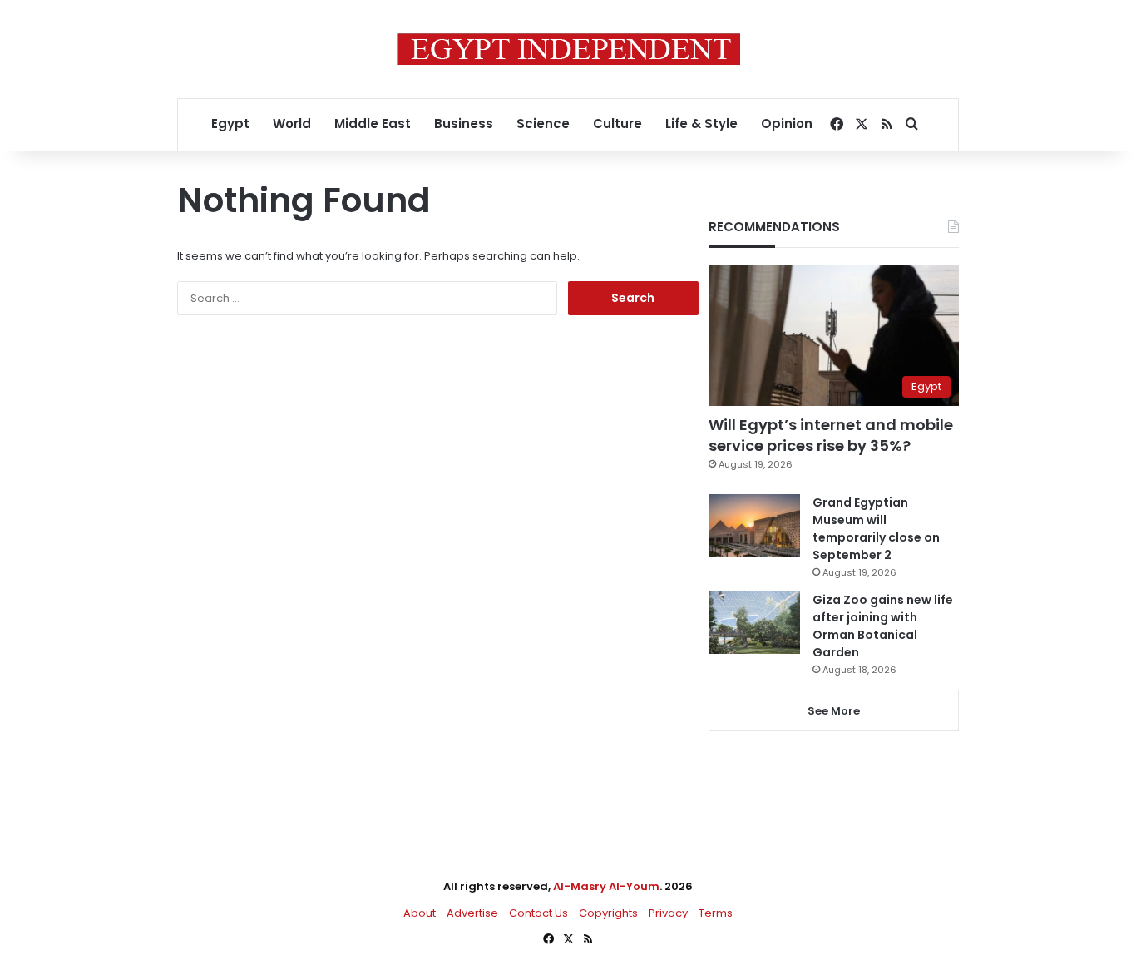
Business (463, 123)
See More (834, 711)
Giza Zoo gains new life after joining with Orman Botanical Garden (882, 626)
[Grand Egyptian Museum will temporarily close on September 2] (754, 525)
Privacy (668, 913)
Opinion (786, 123)
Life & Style (701, 123)
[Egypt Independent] (568, 49)
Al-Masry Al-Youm (606, 886)
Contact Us (538, 913)
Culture (617, 123)
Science (543, 123)
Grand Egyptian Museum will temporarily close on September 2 (876, 528)
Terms (716, 913)
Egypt (230, 123)
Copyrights (608, 913)
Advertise (472, 913)
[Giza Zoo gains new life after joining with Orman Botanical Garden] (754, 622)
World (292, 123)
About (419, 913)
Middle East (372, 123)
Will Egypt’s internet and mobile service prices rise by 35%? (831, 435)
